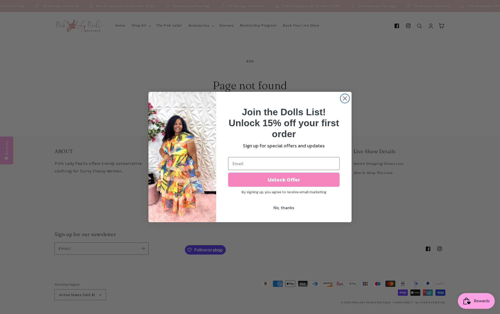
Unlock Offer (284, 180)
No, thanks (283, 207)
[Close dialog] (344, 98)
